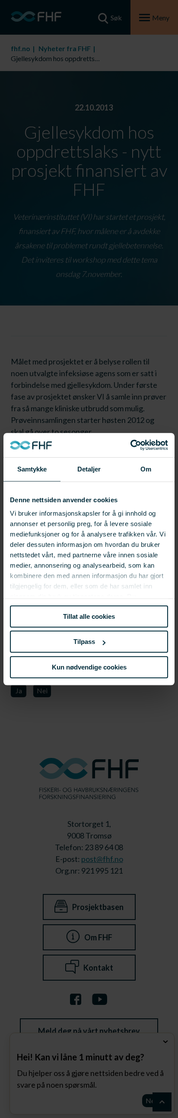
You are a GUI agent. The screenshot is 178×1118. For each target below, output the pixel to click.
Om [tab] (145, 469)
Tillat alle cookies (89, 616)
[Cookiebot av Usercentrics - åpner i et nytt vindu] (130, 445)
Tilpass (84, 641)
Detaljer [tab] (89, 469)
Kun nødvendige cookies (89, 667)
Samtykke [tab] (32, 469)
